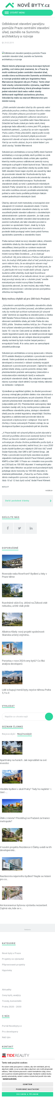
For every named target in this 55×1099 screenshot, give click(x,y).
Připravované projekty (13, 964)
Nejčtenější (24, 734)
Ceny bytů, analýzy (11, 995)
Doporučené (10, 548)
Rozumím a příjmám (27, 1094)
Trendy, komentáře (11, 1001)
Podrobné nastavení (27, 1089)
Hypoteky (7, 970)
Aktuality (6, 989)
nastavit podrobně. (10, 1079)
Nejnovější (8, 734)
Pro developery (10, 1031)
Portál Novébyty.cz (12, 1026)
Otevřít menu (17, 12)
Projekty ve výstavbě (13, 959)
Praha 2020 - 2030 (11, 1006)
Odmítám (27, 1084)
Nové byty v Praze (11, 953)
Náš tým (6, 1037)
